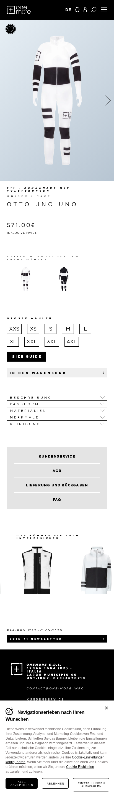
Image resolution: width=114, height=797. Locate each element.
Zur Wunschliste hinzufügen (11, 29)
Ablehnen (55, 783)
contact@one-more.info (55, 688)
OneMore (19, 10)
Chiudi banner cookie (106, 708)
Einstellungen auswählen (91, 785)
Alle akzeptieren (22, 783)
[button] (85, 9)
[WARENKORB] (77, 9)
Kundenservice (45, 699)
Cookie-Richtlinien (80, 767)
